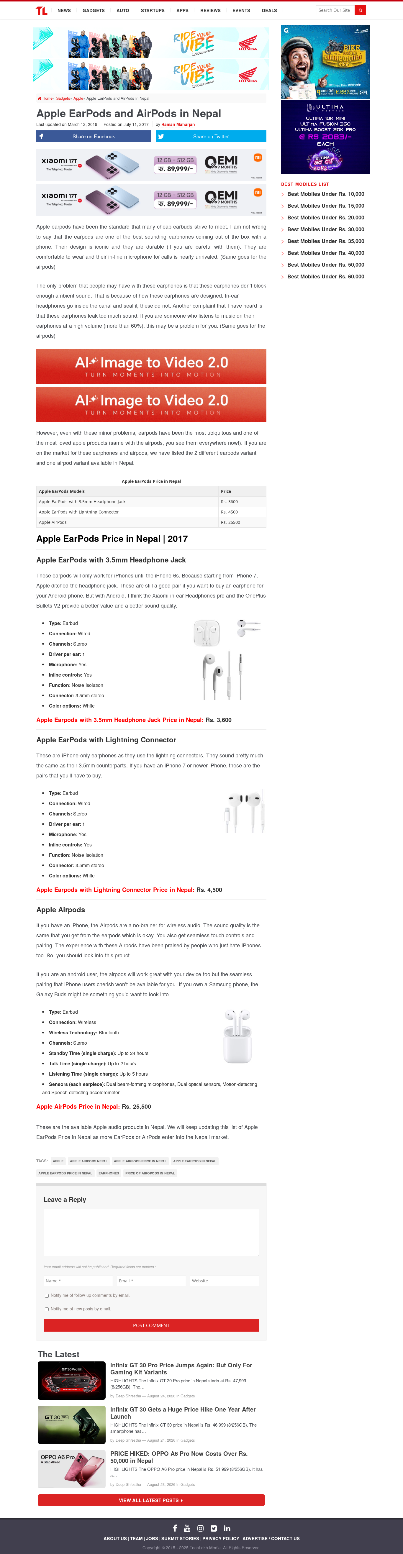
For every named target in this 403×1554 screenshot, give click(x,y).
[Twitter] (214, 1527)
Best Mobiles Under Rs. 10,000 (325, 194)
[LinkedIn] (227, 1527)
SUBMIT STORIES (180, 1538)
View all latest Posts (150, 1500)
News (64, 10)
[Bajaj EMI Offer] (325, 97)
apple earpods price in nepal (65, 1173)
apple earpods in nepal (195, 1161)
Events (241, 10)
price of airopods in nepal (150, 1173)
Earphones (109, 1173)
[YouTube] (187, 1527)
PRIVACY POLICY (220, 1538)
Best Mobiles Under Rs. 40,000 (325, 253)
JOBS (152, 1538)
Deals (269, 10)
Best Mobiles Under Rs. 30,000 (325, 229)
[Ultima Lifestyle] (325, 172)
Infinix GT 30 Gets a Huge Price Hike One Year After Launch (183, 1413)
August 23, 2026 (161, 1484)
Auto (123, 10)
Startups (153, 10)
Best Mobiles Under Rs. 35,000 (325, 241)
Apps (182, 10)
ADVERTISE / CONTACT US (271, 1538)
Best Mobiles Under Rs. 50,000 (325, 264)
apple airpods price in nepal (140, 1161)
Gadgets (94, 10)
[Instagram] (200, 1527)
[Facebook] (175, 1527)
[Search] (360, 10)
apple (58, 1161)
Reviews (210, 10)
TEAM (136, 1538)
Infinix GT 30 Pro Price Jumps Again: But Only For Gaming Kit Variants (181, 1368)
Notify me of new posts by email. (81, 1309)
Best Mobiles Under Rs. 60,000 (325, 276)
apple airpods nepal (89, 1161)
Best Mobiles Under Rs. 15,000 (325, 205)
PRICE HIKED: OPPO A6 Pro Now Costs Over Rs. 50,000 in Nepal (179, 1457)
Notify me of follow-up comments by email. (90, 1295)
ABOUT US (115, 1538)
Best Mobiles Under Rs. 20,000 (325, 217)
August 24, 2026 (161, 1396)
